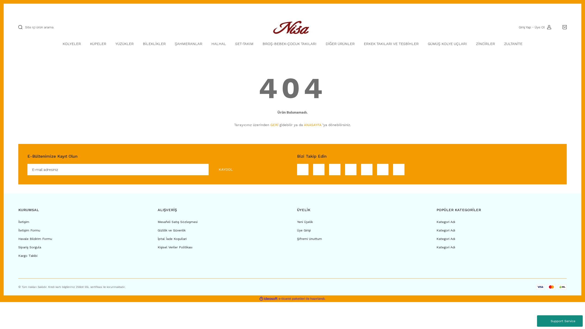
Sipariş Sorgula (29, 247)
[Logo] (292, 27)
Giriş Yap (525, 27)
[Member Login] (548, 27)
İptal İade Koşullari (172, 239)
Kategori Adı (445, 222)
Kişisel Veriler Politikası (175, 247)
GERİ (274, 125)
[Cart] (563, 27)
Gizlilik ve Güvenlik (172, 230)
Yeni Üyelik (305, 222)
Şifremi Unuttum (309, 239)
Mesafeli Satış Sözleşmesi (178, 222)
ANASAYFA (312, 125)
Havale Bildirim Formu (35, 239)
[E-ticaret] (292, 299)
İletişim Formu (29, 230)
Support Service (563, 321)
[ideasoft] (268, 299)
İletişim (23, 222)
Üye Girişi (304, 230)
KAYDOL (226, 169)
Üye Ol (540, 27)
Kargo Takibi (27, 255)
